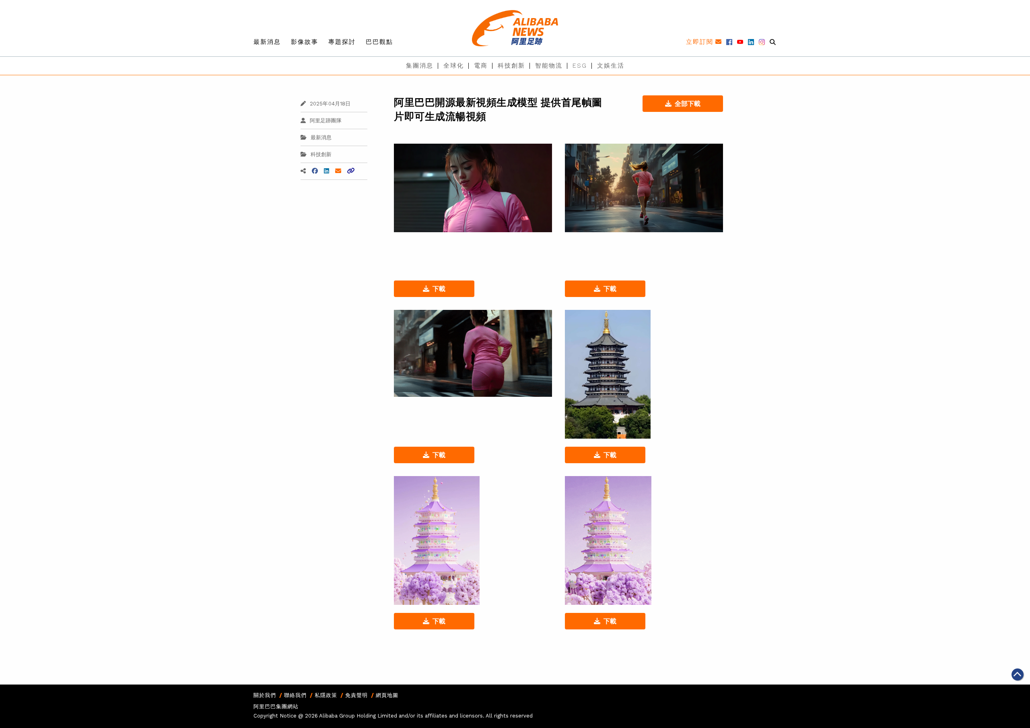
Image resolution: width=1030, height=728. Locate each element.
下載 (439, 289)
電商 (481, 65)
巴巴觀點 (379, 41)
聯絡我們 (295, 695)
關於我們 (264, 695)
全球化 (453, 65)
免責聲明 (356, 695)
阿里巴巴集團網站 (276, 706)
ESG (580, 65)
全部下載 (687, 103)
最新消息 (267, 41)
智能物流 (548, 65)
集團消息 (419, 65)
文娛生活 (610, 65)
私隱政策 (326, 695)
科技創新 (511, 65)
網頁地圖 (387, 695)
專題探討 (342, 41)
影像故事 (304, 41)
